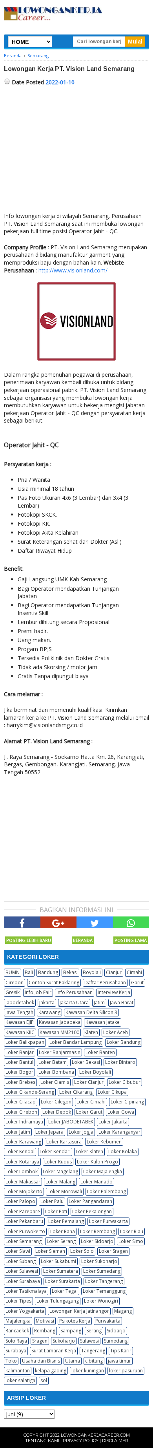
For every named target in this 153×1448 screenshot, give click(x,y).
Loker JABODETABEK (70, 1121)
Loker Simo (130, 1241)
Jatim (99, 1002)
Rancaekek (17, 1330)
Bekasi (70, 972)
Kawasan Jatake (103, 1022)
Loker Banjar (19, 1052)
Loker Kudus (58, 1161)
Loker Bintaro (120, 1062)
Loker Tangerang (104, 1281)
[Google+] (58, 922)
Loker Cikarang (76, 1092)
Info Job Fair (38, 992)
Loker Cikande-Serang (29, 1092)
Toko (11, 1360)
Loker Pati (56, 1211)
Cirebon (14, 982)
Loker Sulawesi (21, 1271)
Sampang (70, 1330)
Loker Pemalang (66, 1221)
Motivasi (45, 1320)
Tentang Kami (42, 1440)
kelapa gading (50, 1370)
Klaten (91, 1032)
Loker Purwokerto (25, 1231)
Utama (72, 1360)
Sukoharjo (64, 1340)
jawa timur (119, 1360)
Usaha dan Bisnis (41, 1360)
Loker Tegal (65, 1291)
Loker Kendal (20, 1151)
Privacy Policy (80, 1440)
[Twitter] (94, 922)
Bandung (48, 972)
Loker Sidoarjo (97, 1241)
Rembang (44, 1330)
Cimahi (134, 972)
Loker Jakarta (113, 1121)
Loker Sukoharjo (99, 1261)
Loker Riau (131, 1231)
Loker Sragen (113, 1251)
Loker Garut (89, 1112)
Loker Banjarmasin (59, 1052)
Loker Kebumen (104, 1141)
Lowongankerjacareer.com (95, 1435)
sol (43, 1380)
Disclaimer (115, 1440)
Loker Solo (82, 1251)
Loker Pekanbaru (24, 1221)
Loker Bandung (123, 1042)
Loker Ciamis (54, 1082)
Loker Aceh (115, 1032)
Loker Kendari (55, 1151)
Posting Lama (131, 940)
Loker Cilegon (56, 1101)
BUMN (12, 972)
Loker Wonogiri (101, 1300)
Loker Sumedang (101, 1271)
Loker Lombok (21, 1171)
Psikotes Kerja (74, 1320)
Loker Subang (20, 1261)
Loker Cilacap (20, 1101)
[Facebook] (22, 922)
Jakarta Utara (74, 1002)
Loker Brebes (20, 1082)
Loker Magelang (60, 1171)
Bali (29, 972)
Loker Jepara (49, 1132)
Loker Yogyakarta (24, 1311)
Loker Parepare (22, 1211)
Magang (123, 1311)
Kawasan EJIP (19, 1022)
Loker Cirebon (21, 1112)
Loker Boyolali (95, 1072)
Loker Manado (96, 1181)
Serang (94, 1330)
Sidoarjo (116, 1330)
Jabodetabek (19, 1002)
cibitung (94, 1360)
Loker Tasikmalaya (26, 1291)
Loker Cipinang (127, 1101)
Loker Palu (52, 1201)
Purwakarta (107, 1320)
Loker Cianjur (89, 1082)
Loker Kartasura (64, 1141)
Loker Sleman (50, 1251)
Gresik (12, 992)
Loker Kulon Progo (97, 1161)
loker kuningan (87, 1370)
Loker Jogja (81, 1132)
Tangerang (93, 1350)
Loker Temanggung (104, 1291)
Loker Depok (56, 1112)
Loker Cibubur (124, 1082)
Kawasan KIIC (20, 1032)
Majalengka (18, 1320)
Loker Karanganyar (119, 1132)
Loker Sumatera (60, 1271)
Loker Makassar (22, 1181)
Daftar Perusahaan (105, 982)
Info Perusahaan (74, 992)
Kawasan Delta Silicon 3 (91, 1012)
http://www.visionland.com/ (72, 270)
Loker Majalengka (102, 1171)
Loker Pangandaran (90, 1201)
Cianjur (114, 972)
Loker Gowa (120, 1112)
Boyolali (92, 972)
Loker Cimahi (91, 1101)
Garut (137, 982)
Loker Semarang (23, 1241)
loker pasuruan (126, 1370)
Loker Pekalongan (92, 1211)
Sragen (39, 1340)
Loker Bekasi (86, 1062)
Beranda (83, 940)
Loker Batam (52, 1062)
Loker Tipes (18, 1300)
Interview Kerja (114, 992)
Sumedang (116, 1340)
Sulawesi (89, 1340)
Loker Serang (61, 1241)
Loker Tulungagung (57, 1300)
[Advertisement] (76, 149)
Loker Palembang (106, 1191)
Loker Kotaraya (22, 1161)
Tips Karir (120, 1350)
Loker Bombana (56, 1072)
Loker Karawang (23, 1141)
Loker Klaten (89, 1151)
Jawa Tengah (19, 1012)
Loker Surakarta (62, 1281)
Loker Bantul (19, 1062)
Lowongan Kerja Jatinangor (79, 1311)
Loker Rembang (97, 1231)
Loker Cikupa (112, 1092)
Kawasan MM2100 (59, 1032)
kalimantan (17, 1370)
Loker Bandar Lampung (75, 1042)
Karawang (49, 1012)
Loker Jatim (17, 1132)
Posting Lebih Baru (28, 940)
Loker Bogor (19, 1072)
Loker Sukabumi (58, 1261)
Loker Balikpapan (24, 1042)
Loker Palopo (20, 1201)
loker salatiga (20, 1380)
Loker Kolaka (122, 1151)
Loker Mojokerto (23, 1191)
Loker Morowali (64, 1191)
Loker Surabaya (22, 1281)
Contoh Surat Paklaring (54, 982)
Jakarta (47, 1002)
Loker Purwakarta (108, 1221)
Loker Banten (100, 1052)
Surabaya (15, 1350)
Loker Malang (60, 1181)
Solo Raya (16, 1340)
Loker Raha (62, 1231)
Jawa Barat (121, 1002)
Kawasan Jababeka (59, 1022)
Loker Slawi (17, 1251)
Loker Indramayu (24, 1121)
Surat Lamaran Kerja (53, 1350)
